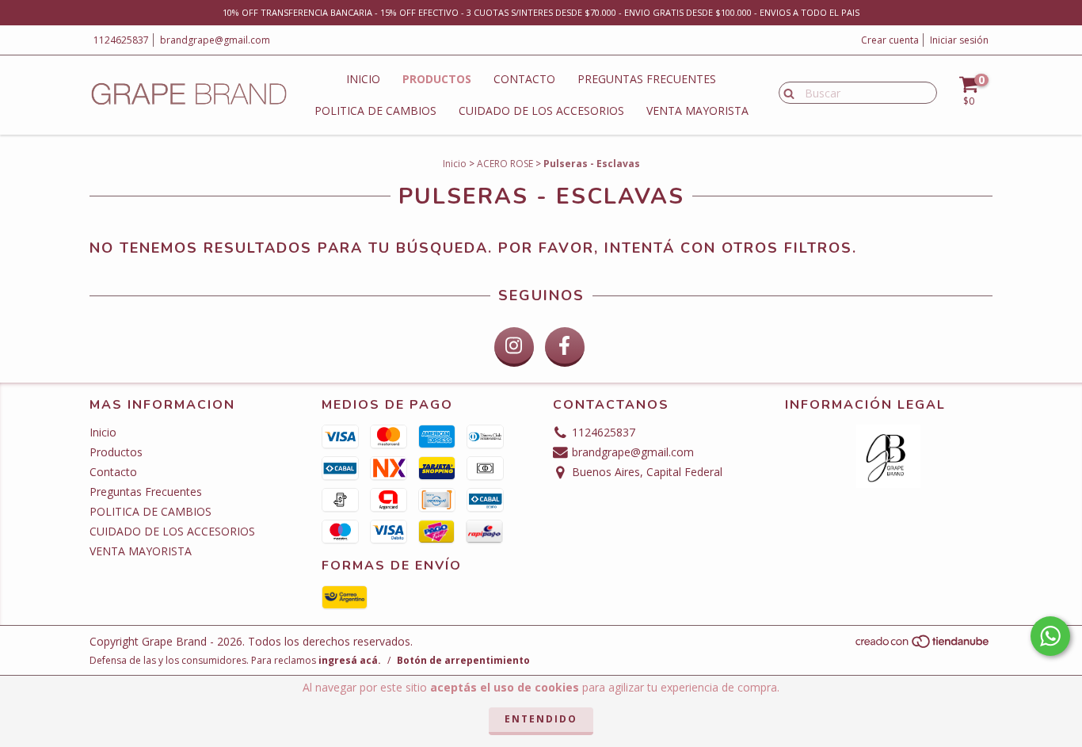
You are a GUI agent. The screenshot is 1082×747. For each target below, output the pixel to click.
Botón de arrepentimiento (463, 660)
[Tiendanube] (923, 645)
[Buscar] (785, 92)
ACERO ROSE (505, 163)
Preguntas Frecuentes (646, 78)
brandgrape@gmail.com (215, 40)
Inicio (363, 78)
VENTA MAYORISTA (697, 110)
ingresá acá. (349, 660)
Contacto (524, 78)
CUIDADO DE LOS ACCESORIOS (541, 110)
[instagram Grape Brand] (514, 347)
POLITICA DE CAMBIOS (375, 110)
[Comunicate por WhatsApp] (1050, 636)
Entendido (541, 719)
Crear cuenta (890, 40)
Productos (436, 78)
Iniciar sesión (959, 40)
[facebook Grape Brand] (565, 347)
